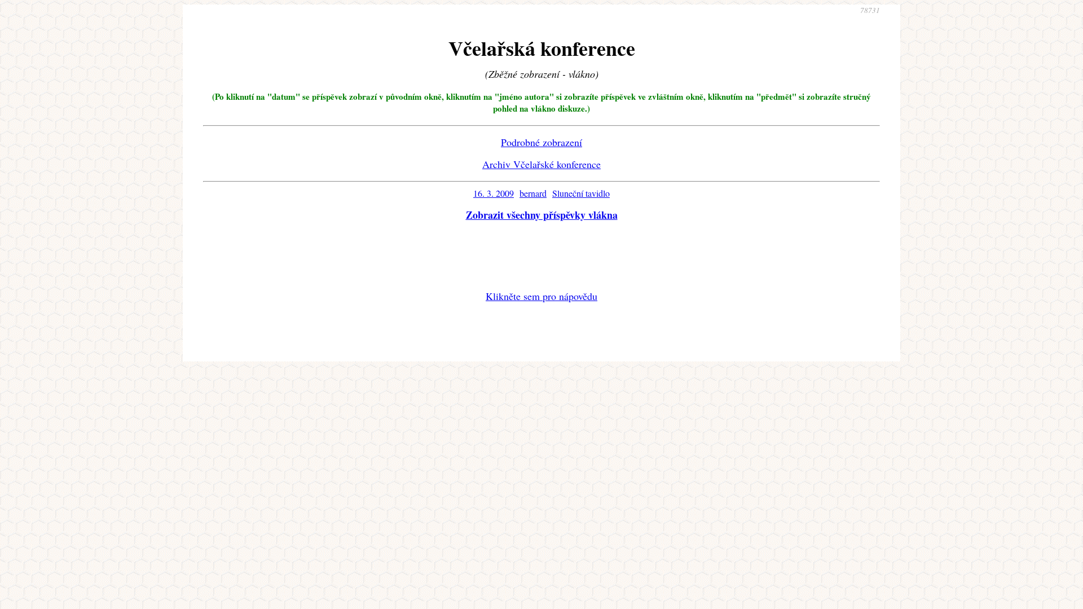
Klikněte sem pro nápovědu (541, 296)
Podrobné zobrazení (541, 142)
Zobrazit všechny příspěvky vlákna (542, 215)
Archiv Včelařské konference (541, 164)
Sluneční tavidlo (581, 193)
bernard (533, 193)
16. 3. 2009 (493, 193)
